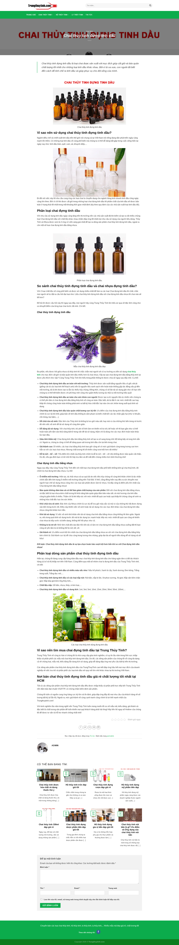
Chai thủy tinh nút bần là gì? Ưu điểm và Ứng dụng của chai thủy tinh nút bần (130, 829)
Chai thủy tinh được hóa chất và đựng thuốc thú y (49, 787)
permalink (110, 736)
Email (77, 888)
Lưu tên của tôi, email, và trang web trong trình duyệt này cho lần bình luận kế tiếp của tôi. (82, 899)
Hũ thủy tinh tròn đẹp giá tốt (76, 786)
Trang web (112, 888)
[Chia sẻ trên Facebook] (81, 727)
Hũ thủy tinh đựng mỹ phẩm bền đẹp (130, 786)
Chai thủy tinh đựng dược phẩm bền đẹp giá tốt (76, 827)
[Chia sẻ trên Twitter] (85, 727)
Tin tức (89, 15)
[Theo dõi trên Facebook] (98, 932)
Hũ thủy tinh (61, 15)
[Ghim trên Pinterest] (94, 727)
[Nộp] (150, 5)
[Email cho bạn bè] (90, 727)
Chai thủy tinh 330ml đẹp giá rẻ (49, 825)
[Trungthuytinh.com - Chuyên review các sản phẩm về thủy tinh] (54, 5)
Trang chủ (31, 15)
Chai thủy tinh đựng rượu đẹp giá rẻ (103, 786)
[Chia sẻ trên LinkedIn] (98, 727)
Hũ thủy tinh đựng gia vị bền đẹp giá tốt (103, 825)
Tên (42, 888)
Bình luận (44, 867)
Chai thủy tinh (45, 15)
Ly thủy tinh (77, 15)
